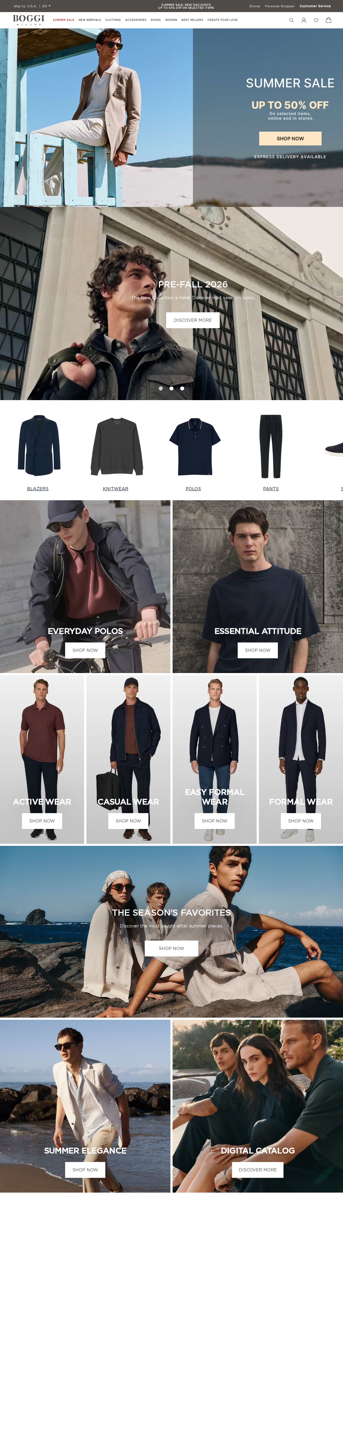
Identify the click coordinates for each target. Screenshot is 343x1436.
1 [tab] (161, 386)
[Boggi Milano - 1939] (28, 20)
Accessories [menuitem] (135, 20)
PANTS (271, 488)
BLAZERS (38, 488)
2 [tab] (171, 386)
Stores (254, 6)
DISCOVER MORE (193, 320)
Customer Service (315, 6)
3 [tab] (182, 386)
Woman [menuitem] (171, 20)
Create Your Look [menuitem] (222, 20)
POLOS (193, 488)
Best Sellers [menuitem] (192, 20)
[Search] (291, 20)
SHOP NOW (85, 650)
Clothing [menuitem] (113, 20)
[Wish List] (316, 20)
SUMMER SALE (63, 20)
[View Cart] (328, 20)
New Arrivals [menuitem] (90, 20)
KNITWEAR (115, 488)
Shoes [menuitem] (156, 20)
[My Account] (304, 20)
